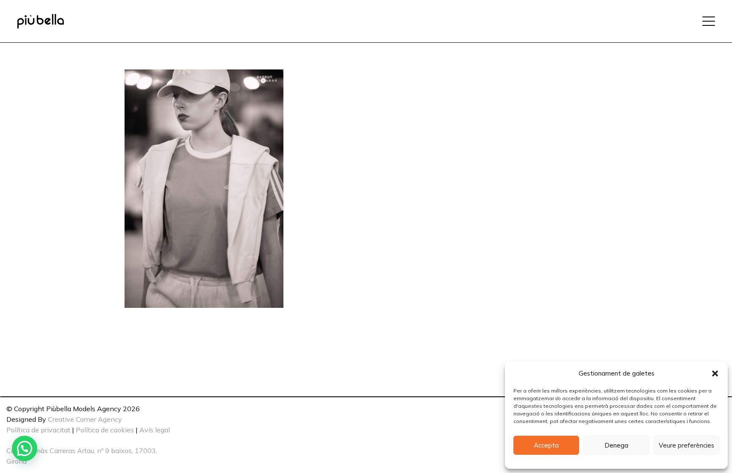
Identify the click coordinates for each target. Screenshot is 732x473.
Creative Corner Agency (85, 419)
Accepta (546, 445)
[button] (715, 373)
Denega (616, 445)
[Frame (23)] (40, 21)
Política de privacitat (38, 430)
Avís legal (154, 430)
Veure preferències (686, 445)
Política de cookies (105, 430)
